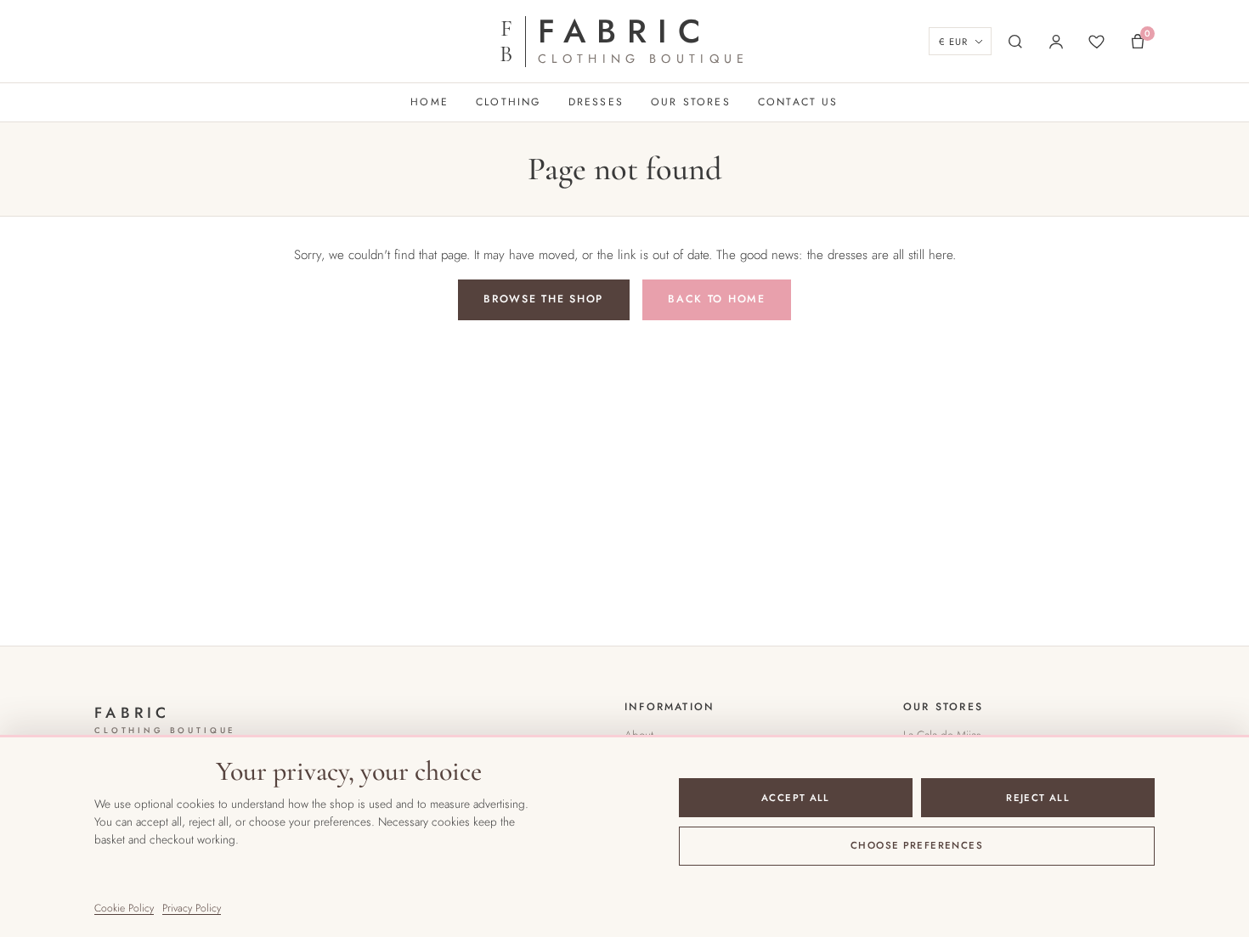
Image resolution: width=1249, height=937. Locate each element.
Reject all (1038, 797)
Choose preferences (917, 845)
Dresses (596, 102)
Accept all (795, 797)
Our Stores (691, 102)
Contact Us (798, 102)
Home (429, 102)
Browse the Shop (543, 299)
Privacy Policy (191, 908)
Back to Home (717, 299)
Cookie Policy (124, 908)
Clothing (508, 102)
